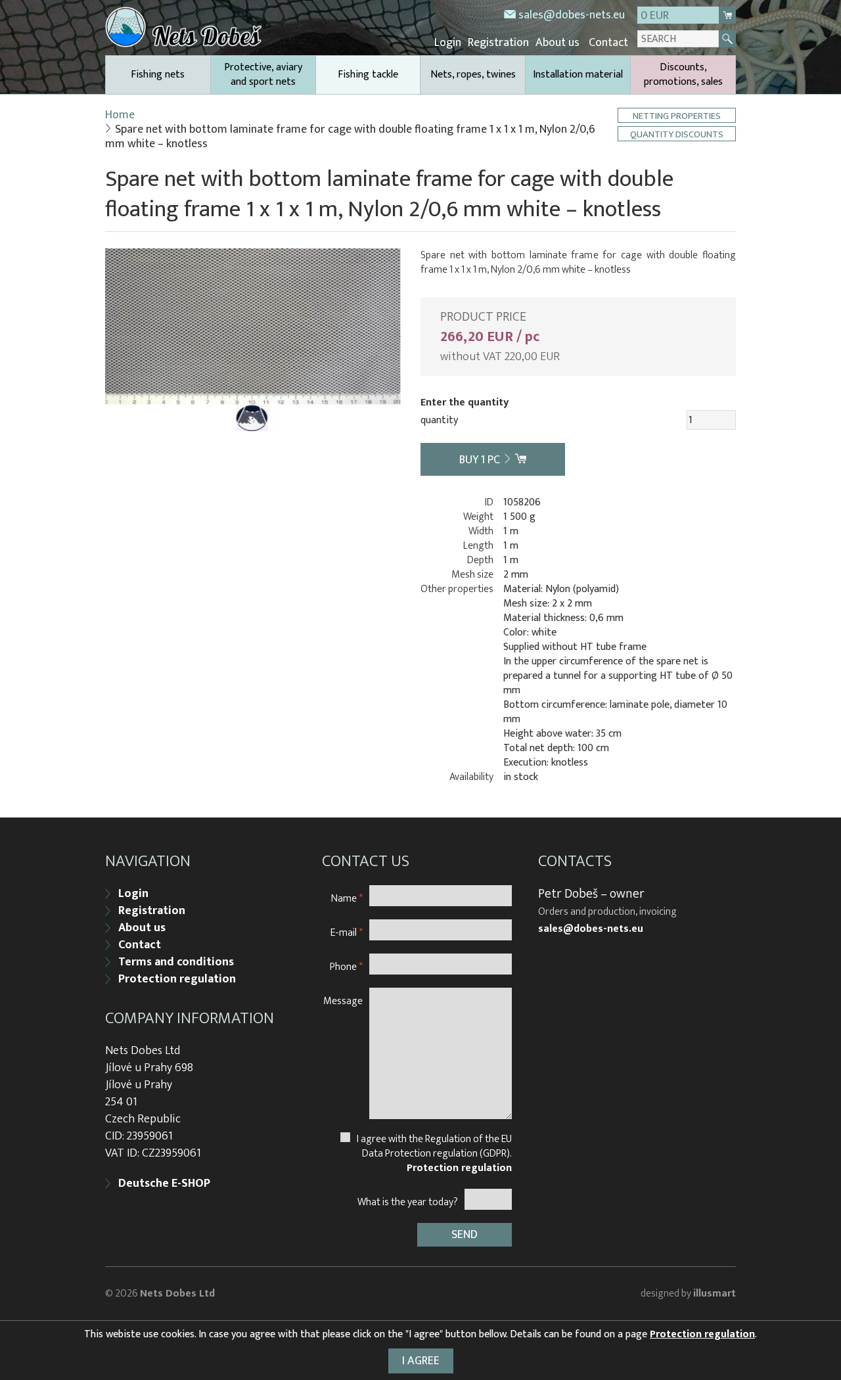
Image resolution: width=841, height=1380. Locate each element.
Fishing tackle (368, 74)
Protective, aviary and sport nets (263, 74)
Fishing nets (158, 74)
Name (347, 898)
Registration (498, 43)
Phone (346, 966)
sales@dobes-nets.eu (571, 15)
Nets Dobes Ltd (177, 1293)
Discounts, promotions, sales (683, 74)
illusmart (714, 1293)
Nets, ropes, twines (473, 74)
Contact (608, 43)
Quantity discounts (676, 133)
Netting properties (677, 115)
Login (447, 43)
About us (557, 43)
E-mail (346, 932)
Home (120, 115)
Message (343, 1000)
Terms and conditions (176, 962)
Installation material (578, 74)
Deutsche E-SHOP (164, 1183)
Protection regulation (177, 979)
